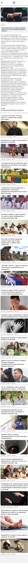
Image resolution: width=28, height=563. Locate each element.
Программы (9, 136)
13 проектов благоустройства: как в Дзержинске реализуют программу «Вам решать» (14, 165)
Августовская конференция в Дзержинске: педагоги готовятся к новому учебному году (14, 461)
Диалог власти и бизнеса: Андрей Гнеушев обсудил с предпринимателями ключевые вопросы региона (13, 363)
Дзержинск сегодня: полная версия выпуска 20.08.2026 (14, 338)
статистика (20, 110)
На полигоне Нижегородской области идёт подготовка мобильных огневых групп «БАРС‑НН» (11, 242)
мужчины (4, 110)
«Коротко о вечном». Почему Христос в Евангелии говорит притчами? (12, 117)
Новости (24, 8)
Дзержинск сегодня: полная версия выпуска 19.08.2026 (14, 536)
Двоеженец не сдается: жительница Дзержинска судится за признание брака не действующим (14, 512)
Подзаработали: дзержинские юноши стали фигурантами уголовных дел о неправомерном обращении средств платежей (14, 486)
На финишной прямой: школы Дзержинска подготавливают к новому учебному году (12, 411)
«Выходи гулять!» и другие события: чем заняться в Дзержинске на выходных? (14, 267)
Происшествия (10, 311)
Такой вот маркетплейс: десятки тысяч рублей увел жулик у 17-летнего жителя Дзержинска (13, 292)
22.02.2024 (3, 25)
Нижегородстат (12, 110)
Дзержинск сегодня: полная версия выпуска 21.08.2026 (14, 141)
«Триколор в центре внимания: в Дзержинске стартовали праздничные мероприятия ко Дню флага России (13, 190)
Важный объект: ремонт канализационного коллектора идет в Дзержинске (14, 436)
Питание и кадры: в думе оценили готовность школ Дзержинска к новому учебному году (13, 216)
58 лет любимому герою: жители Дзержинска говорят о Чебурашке (13, 388)
